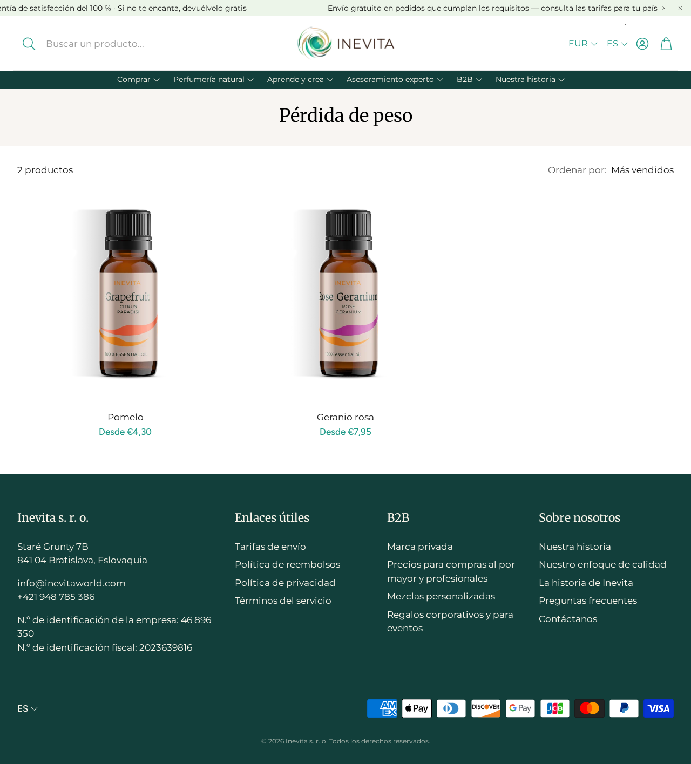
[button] (101, 44)
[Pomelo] (125, 294)
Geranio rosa (345, 417)
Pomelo (125, 417)
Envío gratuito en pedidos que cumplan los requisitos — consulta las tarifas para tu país (493, 8)
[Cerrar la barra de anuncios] (680, 8)
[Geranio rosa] (345, 294)
